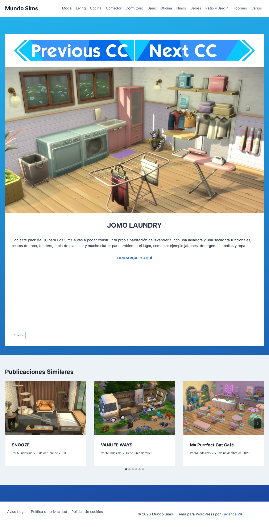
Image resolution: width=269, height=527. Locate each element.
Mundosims (24, 453)
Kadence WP (232, 514)
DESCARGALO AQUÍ (134, 258)
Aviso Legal (16, 512)
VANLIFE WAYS (116, 444)
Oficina (166, 8)
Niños (181, 8)
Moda (67, 8)
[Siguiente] (257, 423)
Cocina (96, 8)
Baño (152, 8)
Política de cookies (87, 512)
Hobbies (240, 8)
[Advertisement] (134, 297)
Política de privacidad (49, 512)
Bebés (195, 8)
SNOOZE (21, 444)
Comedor (113, 8)
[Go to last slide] (11, 423)
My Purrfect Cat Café (212, 444)
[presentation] (45, 408)
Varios (256, 8)
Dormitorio (134, 8)
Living (81, 8)
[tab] (126, 469)
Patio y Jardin (216, 8)
